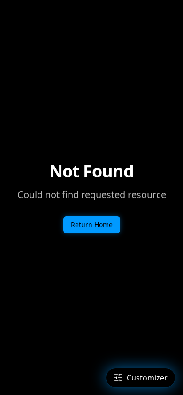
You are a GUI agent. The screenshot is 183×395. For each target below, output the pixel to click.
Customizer (147, 378)
